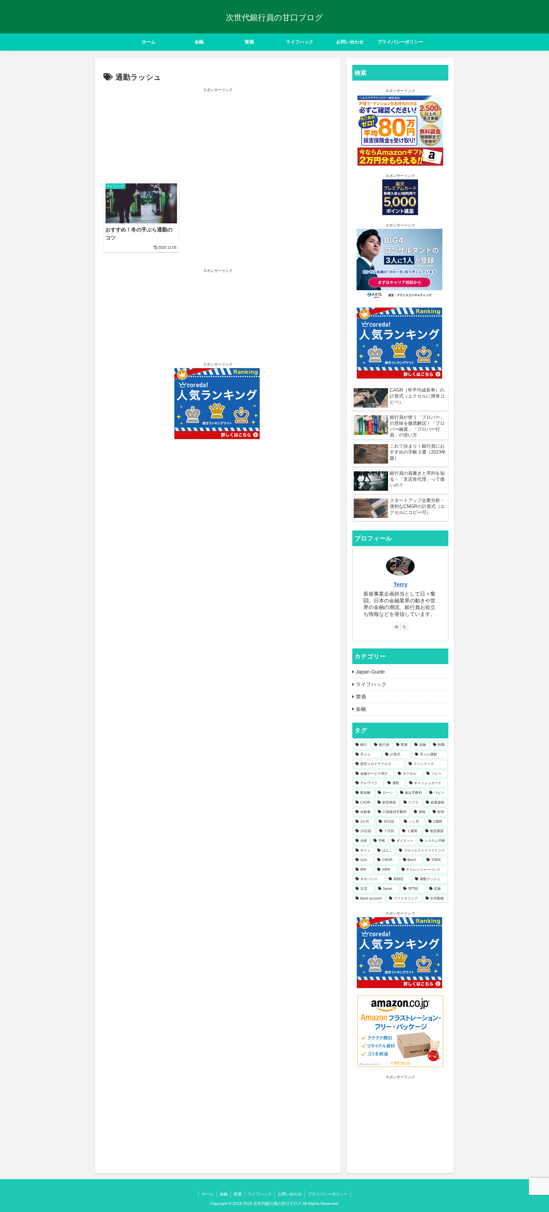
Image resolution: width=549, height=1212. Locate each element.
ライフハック (260, 1194)
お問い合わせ (290, 1194)
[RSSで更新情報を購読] (404, 626)
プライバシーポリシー (328, 1194)
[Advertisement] (218, 133)
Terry (400, 584)
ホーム (208, 1194)
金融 (224, 1194)
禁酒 (238, 1194)
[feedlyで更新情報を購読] (396, 626)
